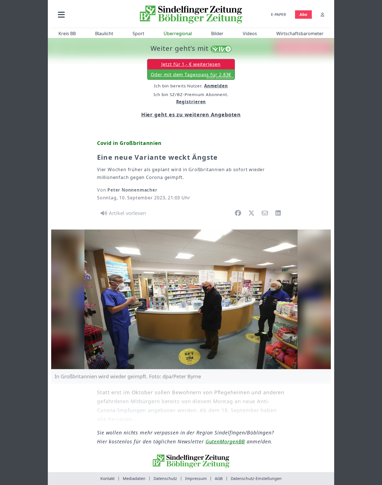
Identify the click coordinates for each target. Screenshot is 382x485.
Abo (303, 14)
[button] (91, 14)
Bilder (217, 33)
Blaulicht (104, 33)
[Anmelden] (322, 14)
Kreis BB (67, 33)
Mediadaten (134, 478)
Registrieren (191, 101)
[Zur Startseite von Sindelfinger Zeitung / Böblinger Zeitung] (191, 14)
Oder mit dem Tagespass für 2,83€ (192, 75)
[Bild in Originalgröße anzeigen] (191, 299)
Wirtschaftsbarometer (300, 33)
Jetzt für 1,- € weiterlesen (190, 64)
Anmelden (216, 86)
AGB (219, 478)
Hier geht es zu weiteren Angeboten (191, 114)
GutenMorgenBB (225, 441)
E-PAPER (278, 14)
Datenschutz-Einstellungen (256, 478)
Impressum (196, 478)
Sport (138, 33)
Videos (250, 33)
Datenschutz (165, 478)
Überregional (178, 33)
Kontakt (107, 478)
